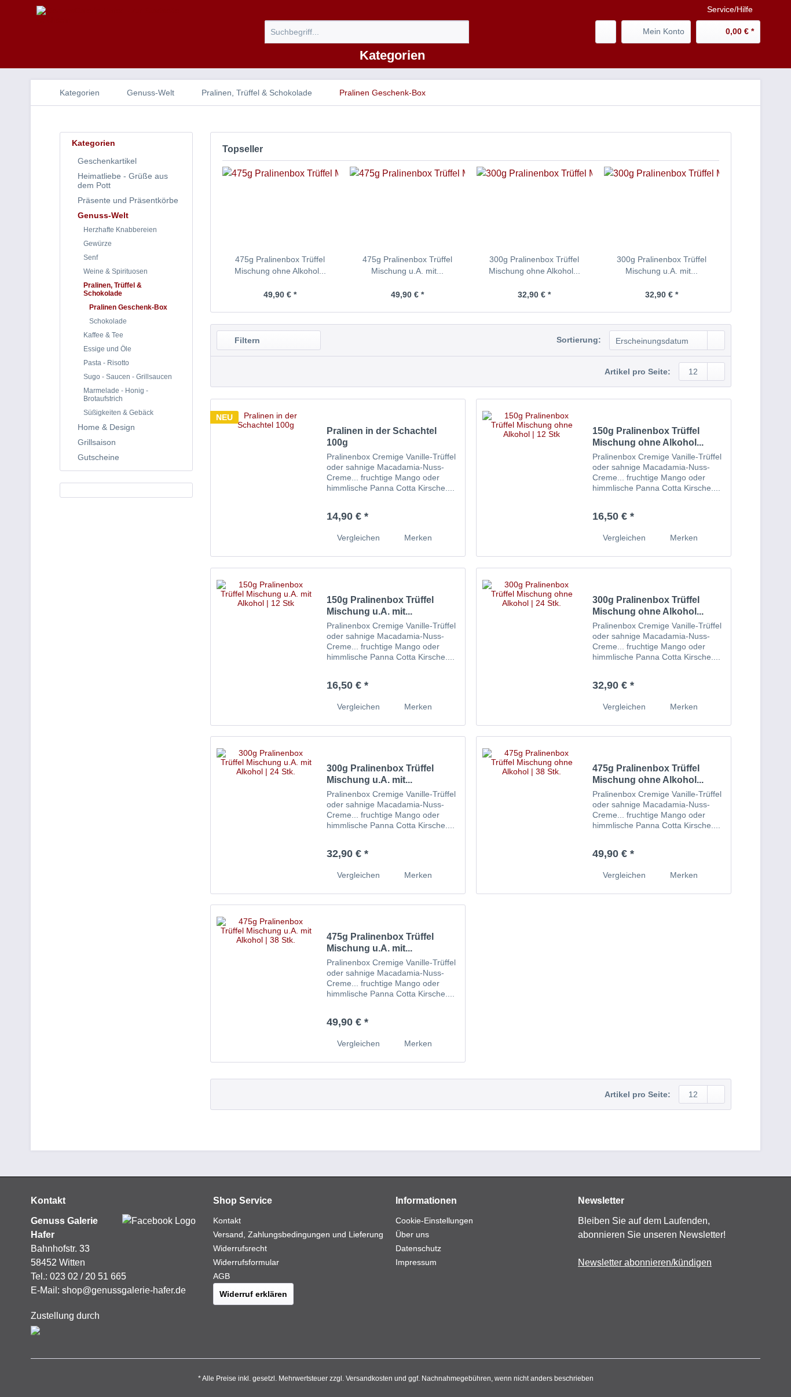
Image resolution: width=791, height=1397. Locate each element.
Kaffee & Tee (103, 335)
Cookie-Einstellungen (434, 1220)
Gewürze (97, 244)
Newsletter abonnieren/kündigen (645, 1262)
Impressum (416, 1262)
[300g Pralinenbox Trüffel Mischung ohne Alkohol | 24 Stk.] (534, 207)
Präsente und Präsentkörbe (128, 200)
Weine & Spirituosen (115, 271)
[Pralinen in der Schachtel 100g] (266, 478)
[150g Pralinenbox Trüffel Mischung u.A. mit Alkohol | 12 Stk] (266, 647)
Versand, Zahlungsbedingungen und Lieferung (298, 1234)
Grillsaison (97, 442)
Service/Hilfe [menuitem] (730, 9)
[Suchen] (458, 31)
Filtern (246, 340)
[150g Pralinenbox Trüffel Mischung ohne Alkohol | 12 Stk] (531, 478)
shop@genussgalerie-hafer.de (124, 1290)
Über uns (412, 1234)
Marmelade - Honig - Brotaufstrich (115, 395)
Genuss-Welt (103, 215)
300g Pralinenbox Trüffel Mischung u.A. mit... (661, 265)
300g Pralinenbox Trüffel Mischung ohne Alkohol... (534, 265)
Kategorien (93, 143)
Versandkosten (369, 1378)
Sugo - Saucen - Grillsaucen (127, 377)
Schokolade (108, 321)
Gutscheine (98, 457)
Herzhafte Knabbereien (120, 230)
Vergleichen (357, 537)
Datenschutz (418, 1248)
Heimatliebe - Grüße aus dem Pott (123, 180)
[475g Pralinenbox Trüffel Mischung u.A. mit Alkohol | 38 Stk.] (408, 207)
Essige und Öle (107, 349)
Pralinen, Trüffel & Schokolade (112, 289)
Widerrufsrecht (240, 1248)
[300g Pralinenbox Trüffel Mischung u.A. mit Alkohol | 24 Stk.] (662, 207)
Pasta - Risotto (106, 363)
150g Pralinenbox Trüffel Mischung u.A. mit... (380, 605)
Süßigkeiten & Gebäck (118, 413)
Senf (90, 257)
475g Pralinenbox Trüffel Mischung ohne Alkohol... (280, 265)
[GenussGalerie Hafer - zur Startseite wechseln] (115, 15)
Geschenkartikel (107, 161)
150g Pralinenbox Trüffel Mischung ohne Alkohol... (648, 436)
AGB (221, 1276)
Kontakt (227, 1220)
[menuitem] (367, 36)
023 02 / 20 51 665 (88, 1276)
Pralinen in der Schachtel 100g (382, 436)
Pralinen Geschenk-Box (128, 307)
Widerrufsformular (246, 1262)
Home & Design (106, 427)
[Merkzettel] (605, 31)
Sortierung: (578, 339)
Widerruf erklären (253, 1294)
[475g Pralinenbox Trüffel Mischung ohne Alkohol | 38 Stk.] (280, 207)
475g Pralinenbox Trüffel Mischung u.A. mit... (407, 265)
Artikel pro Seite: (638, 371)
